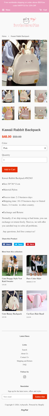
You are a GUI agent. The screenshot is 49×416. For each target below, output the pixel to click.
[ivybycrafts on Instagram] (24, 377)
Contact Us (24, 357)
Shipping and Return (24, 361)
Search (24, 349)
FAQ (24, 364)
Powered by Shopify (36, 404)
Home (4, 36)
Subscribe (40, 397)
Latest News (24, 336)
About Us (24, 353)
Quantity (6, 154)
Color (4, 143)
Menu (7, 9)
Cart (45, 10)
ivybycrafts (24, 404)
